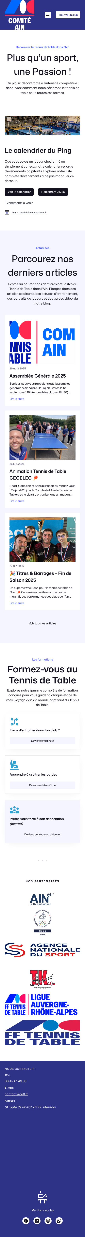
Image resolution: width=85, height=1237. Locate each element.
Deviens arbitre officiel (42, 785)
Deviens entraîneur (42, 740)
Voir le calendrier (19, 191)
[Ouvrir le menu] (48, 15)
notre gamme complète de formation (49, 690)
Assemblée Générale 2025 (37, 376)
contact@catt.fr (16, 1094)
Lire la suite (16, 398)
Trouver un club (68, 14)
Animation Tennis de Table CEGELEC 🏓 (37, 475)
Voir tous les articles (42, 623)
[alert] (42, 212)
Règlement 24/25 (53, 191)
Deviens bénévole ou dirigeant (42, 834)
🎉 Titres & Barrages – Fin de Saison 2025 (40, 577)
